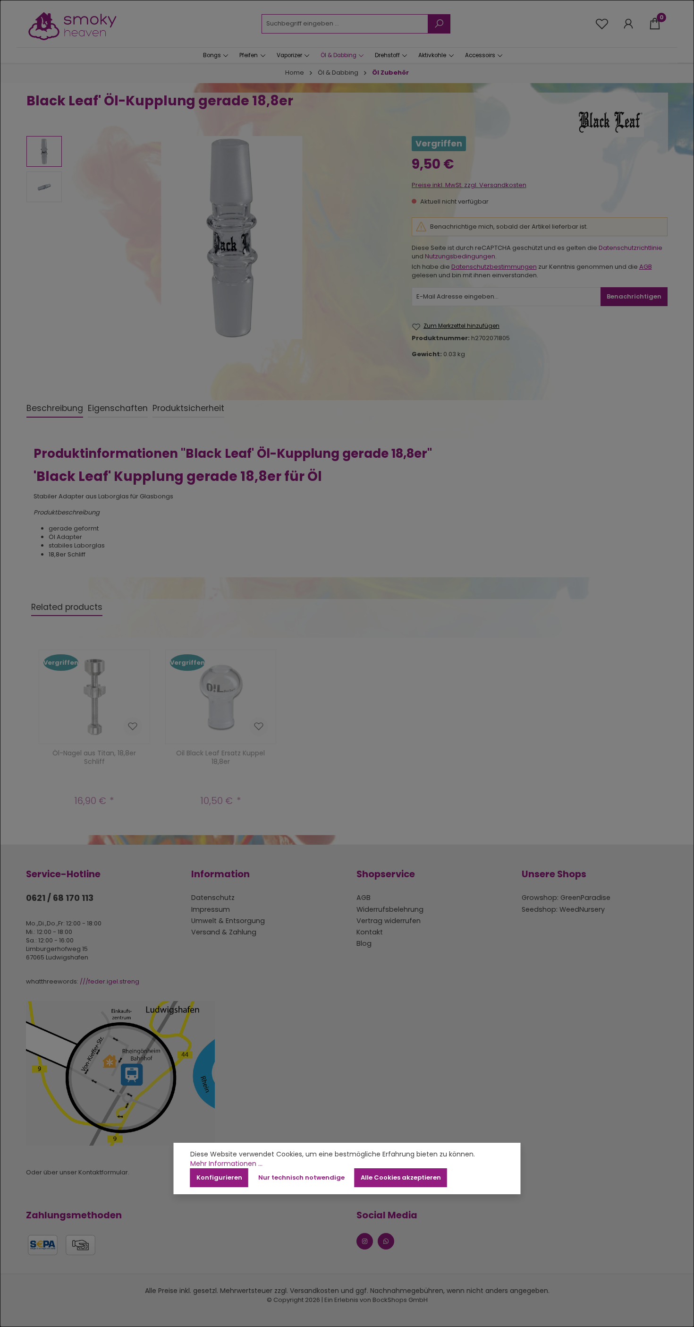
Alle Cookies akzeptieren (401, 1177)
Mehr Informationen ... (226, 1163)
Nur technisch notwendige (301, 1177)
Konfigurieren (219, 1177)
